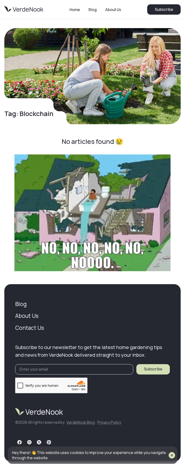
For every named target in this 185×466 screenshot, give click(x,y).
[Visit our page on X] (39, 442)
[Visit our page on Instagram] (29, 442)
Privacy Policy (109, 422)
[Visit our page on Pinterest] (49, 442)
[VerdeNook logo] (23, 9)
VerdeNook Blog (80, 422)
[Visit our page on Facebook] (19, 442)
